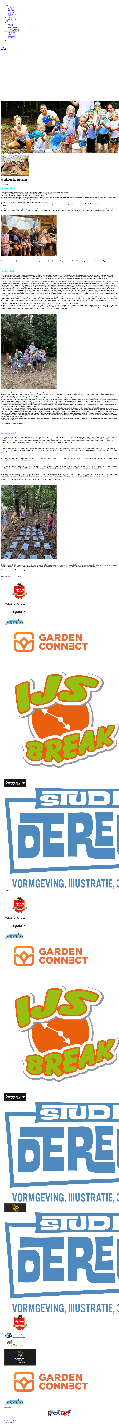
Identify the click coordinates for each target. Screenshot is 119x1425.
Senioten (10, 15)
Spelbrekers (11, 12)
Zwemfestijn (12, 37)
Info (5, 22)
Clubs (6, 5)
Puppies (10, 9)
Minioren (11, 7)
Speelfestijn (11, 36)
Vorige (3, 47)
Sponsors (7, 17)
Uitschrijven (11, 32)
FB (5, 40)
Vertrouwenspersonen (14, 29)
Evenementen (8, 34)
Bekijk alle (7, 890)
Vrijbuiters (11, 10)
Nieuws (6, 2)
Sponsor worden (13, 19)
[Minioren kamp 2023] (15, 175)
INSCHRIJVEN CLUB (11, 31)
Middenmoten (12, 14)
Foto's (6, 4)
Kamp (6, 21)
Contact (10, 26)
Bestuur (10, 24)
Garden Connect (9, 1422)
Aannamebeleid (12, 27)
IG (5, 42)
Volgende (3, 49)
